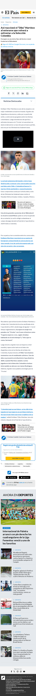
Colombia (28, 464)
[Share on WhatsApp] (18, 93)
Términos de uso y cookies (13, 682)
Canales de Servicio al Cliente (23, 679)
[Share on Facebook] (8, 93)
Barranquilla (26, 466)
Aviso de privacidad (29, 681)
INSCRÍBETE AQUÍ (18, 458)
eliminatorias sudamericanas (12, 466)
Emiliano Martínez (9, 464)
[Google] (11, 477)
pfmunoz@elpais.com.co (12, 693)
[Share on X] (13, 93)
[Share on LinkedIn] (22, 93)
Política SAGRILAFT (11, 684)
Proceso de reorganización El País (15, 690)
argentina (20, 464)
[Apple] (24, 477)
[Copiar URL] (27, 93)
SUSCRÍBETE (26, 12)
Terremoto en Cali (18, 18)
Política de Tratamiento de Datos (19, 452)
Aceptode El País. (18, 453)
